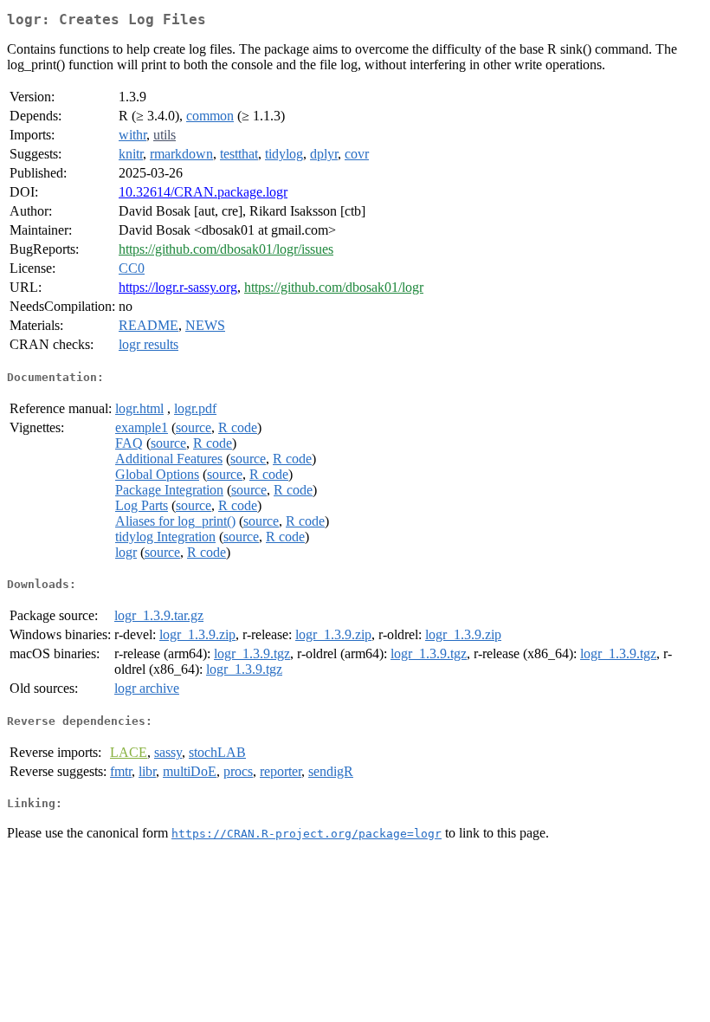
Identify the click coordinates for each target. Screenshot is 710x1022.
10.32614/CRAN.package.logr (203, 191)
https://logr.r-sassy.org (178, 287)
